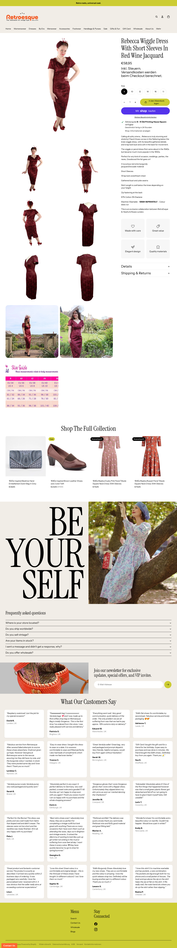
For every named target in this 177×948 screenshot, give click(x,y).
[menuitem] (8, 29)
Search (74, 918)
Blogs (73, 931)
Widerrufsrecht (45, 944)
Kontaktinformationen (92, 944)
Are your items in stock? (20, 640)
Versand (79, 944)
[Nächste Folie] (41, 456)
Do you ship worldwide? (19, 628)
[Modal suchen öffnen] (156, 17)
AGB (73, 944)
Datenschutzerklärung (61, 944)
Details (126, 266)
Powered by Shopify (28, 944)
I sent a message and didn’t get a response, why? (34, 646)
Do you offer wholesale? (19, 652)
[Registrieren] (167, 684)
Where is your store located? (22, 622)
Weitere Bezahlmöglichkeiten (145, 117)
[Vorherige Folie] (10, 456)
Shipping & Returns (136, 273)
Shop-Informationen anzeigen (137, 131)
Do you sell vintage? (17, 634)
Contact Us (75, 923)
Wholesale (75, 927)
